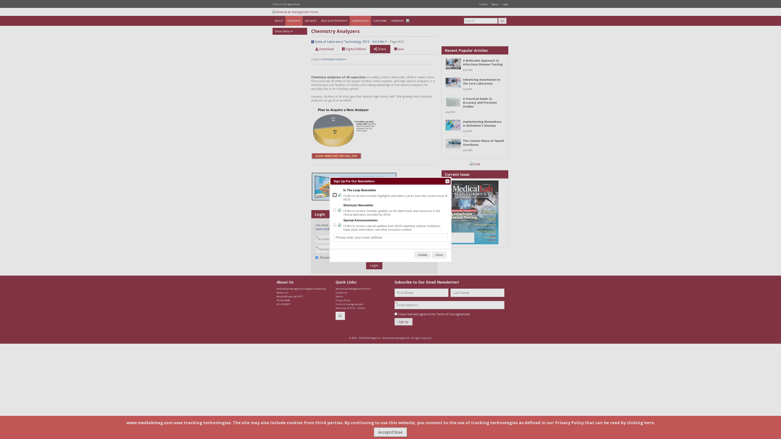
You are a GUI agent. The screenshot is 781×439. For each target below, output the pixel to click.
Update (422, 254)
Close (447, 181)
